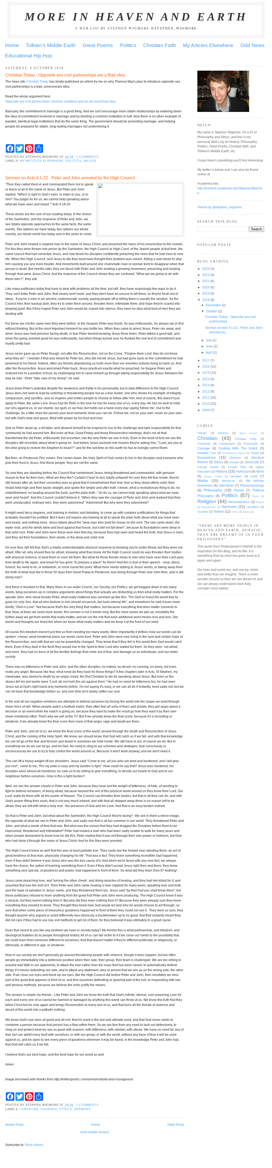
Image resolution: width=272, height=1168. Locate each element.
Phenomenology (252, 485)
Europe (234, 462)
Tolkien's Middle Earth (51, 45)
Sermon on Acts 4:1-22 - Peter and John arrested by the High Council (70, 177)
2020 (206, 287)
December (213, 305)
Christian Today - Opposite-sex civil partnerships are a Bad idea (65, 75)
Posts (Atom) (34, 1144)
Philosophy (213, 490)
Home (12, 45)
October (211, 311)
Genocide (252, 462)
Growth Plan (237, 467)
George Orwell (207, 467)
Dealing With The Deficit (238, 448)
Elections (235, 457)
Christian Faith (159, 45)
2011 (206, 397)
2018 (206, 299)
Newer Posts (14, 1124)
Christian (29, 1109)
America (223, 433)
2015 (206, 372)
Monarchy (228, 480)
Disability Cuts (206, 453)
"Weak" (202, 433)
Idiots (260, 471)
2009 (206, 410)
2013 (206, 385)
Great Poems (98, 45)
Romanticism (209, 507)
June (209, 346)
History (221, 471)
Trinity (234, 512)
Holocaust (243, 471)
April (209, 352)
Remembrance (239, 502)
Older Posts (175, 1124)
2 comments (87, 156)
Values (89, 160)
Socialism (253, 506)
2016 (206, 366)
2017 (206, 360)
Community (250, 443)
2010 (206, 403)
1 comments (87, 1104)
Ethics (66, 1109)
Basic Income (249, 433)
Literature (236, 476)
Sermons (82, 1109)
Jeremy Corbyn (213, 476)
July (209, 340)
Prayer (255, 496)
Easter (255, 453)
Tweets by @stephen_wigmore (219, 207)
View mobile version (94, 1132)
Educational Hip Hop (28, 55)
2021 (206, 281)
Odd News (252, 45)
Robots (260, 502)
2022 (206, 275)
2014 (206, 379)
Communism (227, 443)
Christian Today (37, 81)
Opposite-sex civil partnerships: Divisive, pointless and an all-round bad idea (60, 101)
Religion (206, 501)
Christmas (204, 443)
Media (202, 480)
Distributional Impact (233, 453)
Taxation (202, 511)
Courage (48, 1109)
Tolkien (219, 511)
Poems (239, 490)
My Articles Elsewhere (208, 45)
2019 (206, 293)
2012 (206, 391)
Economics (206, 457)
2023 (206, 268)
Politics (128, 45)
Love (254, 476)
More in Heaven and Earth (136, 16)
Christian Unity (246, 438)
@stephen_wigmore (174, 28)
